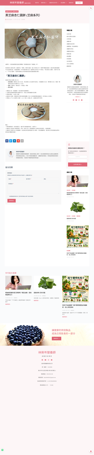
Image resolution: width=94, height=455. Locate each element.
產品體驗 (63, 2)
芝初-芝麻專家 (70, 63)
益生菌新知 (69, 61)
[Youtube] (76, 100)
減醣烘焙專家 (27, 3)
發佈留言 (11, 200)
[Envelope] (81, 100)
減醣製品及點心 (70, 51)
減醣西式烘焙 (15, 11)
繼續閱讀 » (8, 304)
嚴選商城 (71, 2)
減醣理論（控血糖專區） (73, 46)
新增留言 (10, 183)
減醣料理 (69, 41)
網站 (45, 179)
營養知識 (43, 2)
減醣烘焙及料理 (53, 2)
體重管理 (69, 66)
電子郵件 (28, 179)
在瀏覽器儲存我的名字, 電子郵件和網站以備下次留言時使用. (21, 196)
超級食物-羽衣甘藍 (39, 292)
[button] (6, 140)
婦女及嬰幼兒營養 (71, 36)
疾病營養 (69, 58)
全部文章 (69, 34)
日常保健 (69, 39)
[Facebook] (73, 100)
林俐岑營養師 (17, 2)
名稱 (9, 179)
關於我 (37, 2)
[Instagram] (79, 100)
